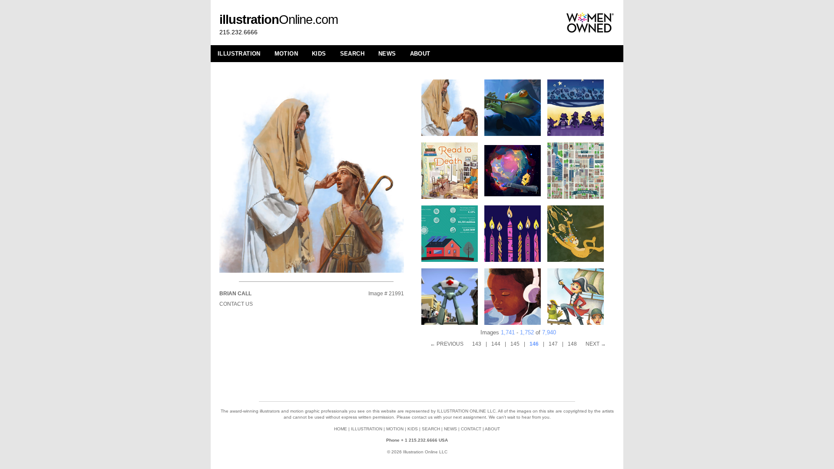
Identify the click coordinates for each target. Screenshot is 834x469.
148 (572, 344)
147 (553, 344)
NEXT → (596, 344)
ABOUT (420, 53)
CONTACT (471, 428)
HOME (340, 428)
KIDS (319, 53)
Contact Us (236, 304)
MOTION (286, 53)
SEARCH (352, 53)
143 (476, 344)
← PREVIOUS (446, 344)
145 (515, 344)
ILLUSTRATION (239, 53)
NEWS (387, 53)
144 (495, 344)
